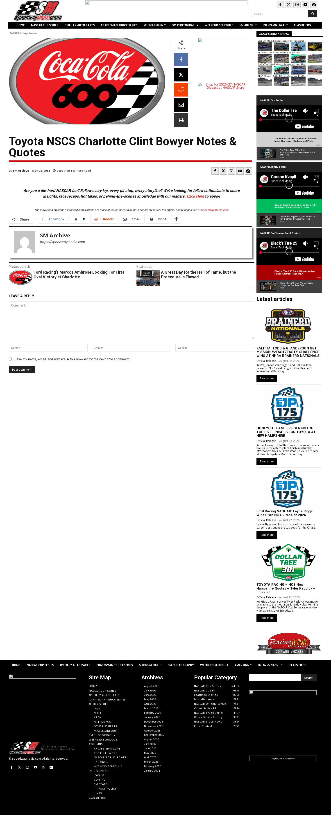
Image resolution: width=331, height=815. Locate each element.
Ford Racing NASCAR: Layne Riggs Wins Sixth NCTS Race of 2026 (284, 513)
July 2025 (150, 743)
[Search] (312, 13)
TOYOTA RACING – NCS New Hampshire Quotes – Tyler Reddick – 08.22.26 (285, 588)
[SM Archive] (24, 242)
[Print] (181, 120)
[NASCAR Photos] (313, 4)
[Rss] (43, 767)
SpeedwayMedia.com (215, 210)
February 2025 (152, 766)
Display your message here (283, 758)
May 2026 (150, 699)
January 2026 (152, 717)
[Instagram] (297, 4)
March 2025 (151, 761)
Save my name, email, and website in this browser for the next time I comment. (72, 359)
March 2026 (151, 708)
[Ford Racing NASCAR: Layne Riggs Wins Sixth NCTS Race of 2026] (288, 489)
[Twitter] (288, 4)
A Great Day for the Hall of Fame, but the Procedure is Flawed (198, 274)
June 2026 (150, 694)
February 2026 (152, 712)
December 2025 (153, 721)
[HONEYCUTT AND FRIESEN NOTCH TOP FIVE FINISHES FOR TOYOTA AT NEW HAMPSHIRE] (288, 406)
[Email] (181, 105)
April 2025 (150, 757)
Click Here (195, 196)
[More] (176, 219)
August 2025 (151, 739)
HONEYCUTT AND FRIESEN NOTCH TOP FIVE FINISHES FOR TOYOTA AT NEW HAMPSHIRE (286, 432)
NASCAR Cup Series (23, 33)
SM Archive (21, 171)
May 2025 (150, 752)
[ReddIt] (181, 90)
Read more (267, 378)
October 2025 (152, 730)
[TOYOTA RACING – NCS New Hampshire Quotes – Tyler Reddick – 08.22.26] (288, 562)
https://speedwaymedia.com (62, 242)
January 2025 (152, 770)
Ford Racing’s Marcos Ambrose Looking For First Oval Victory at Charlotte (79, 274)
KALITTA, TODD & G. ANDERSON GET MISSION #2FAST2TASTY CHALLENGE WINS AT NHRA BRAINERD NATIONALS (288, 352)
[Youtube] (305, 4)
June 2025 (150, 748)
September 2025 (154, 734)
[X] (181, 74)
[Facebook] (280, 4)
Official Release (266, 361)
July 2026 (150, 690)
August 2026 (151, 686)
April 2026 (150, 703)
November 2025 (153, 726)
